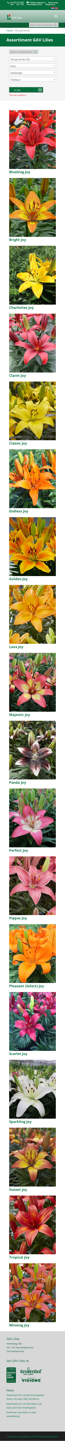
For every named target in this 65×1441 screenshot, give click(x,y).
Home (9, 30)
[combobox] (32, 58)
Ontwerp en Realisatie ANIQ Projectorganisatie (32, 1436)
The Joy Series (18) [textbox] (20, 59)
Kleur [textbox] (13, 66)
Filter (17, 90)
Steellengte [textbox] (16, 72)
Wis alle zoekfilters (18, 95)
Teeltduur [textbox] (15, 79)
